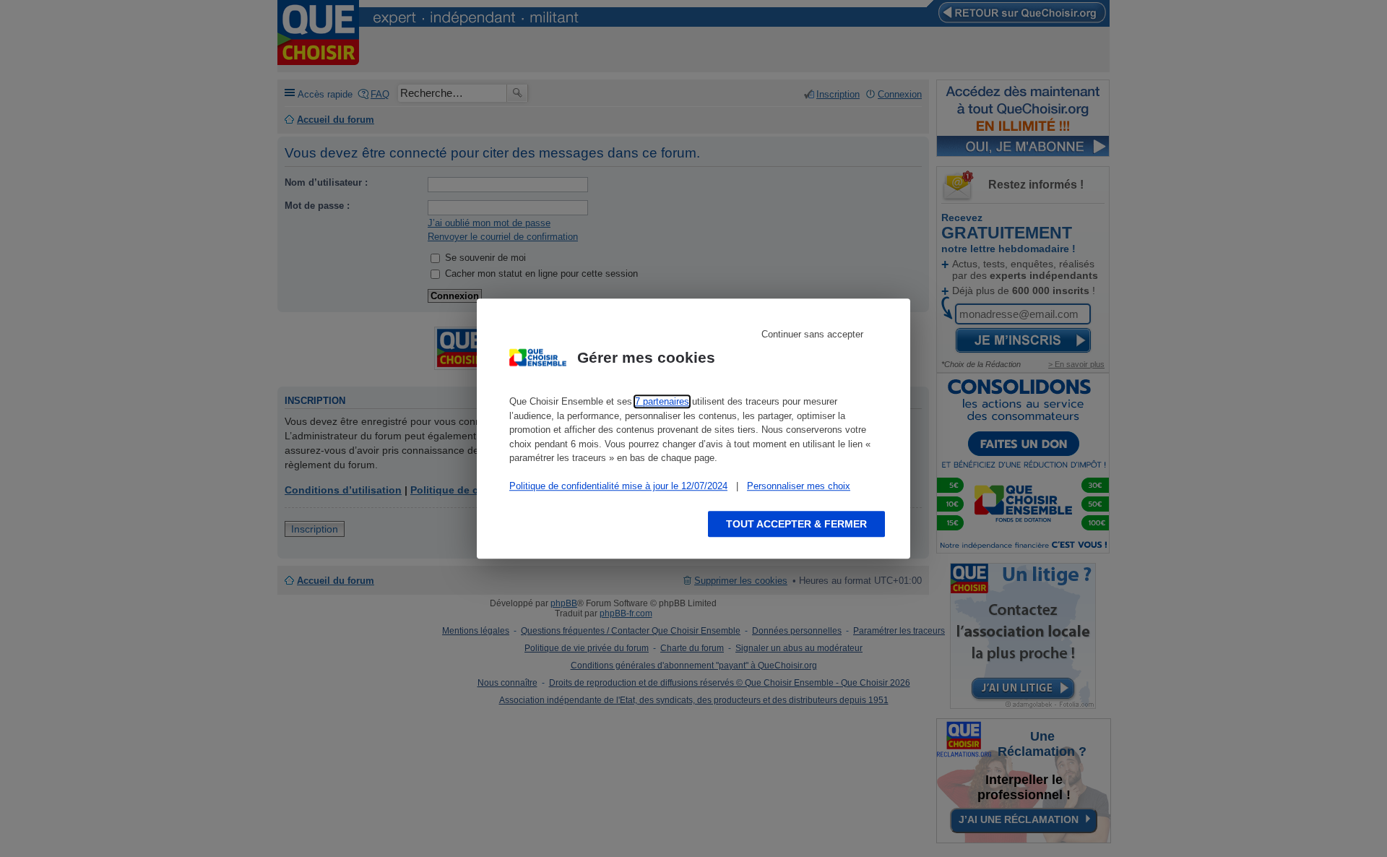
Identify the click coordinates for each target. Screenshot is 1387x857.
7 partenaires (662, 401)
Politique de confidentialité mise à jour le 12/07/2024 (618, 486)
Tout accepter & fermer (796, 524)
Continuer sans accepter (812, 334)
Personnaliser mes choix (798, 486)
